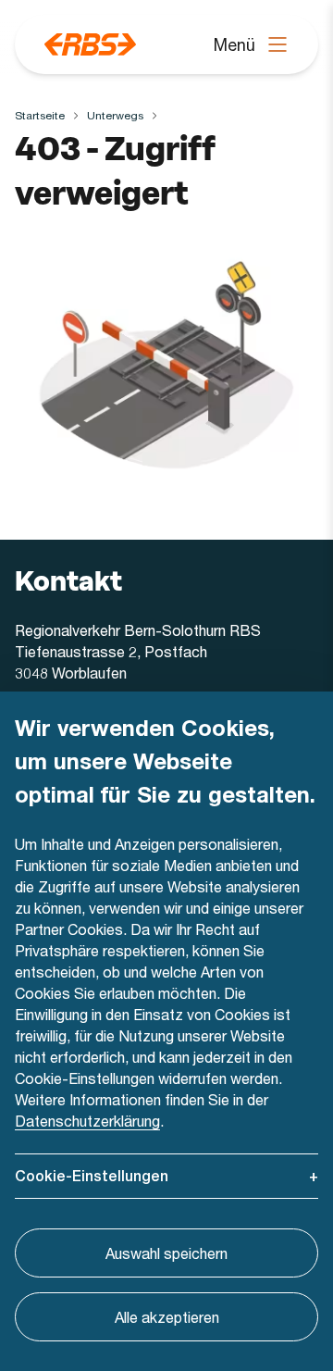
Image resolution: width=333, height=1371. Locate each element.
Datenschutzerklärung (87, 1120)
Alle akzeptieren (167, 1317)
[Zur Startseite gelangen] (90, 44)
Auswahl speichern (166, 1253)
